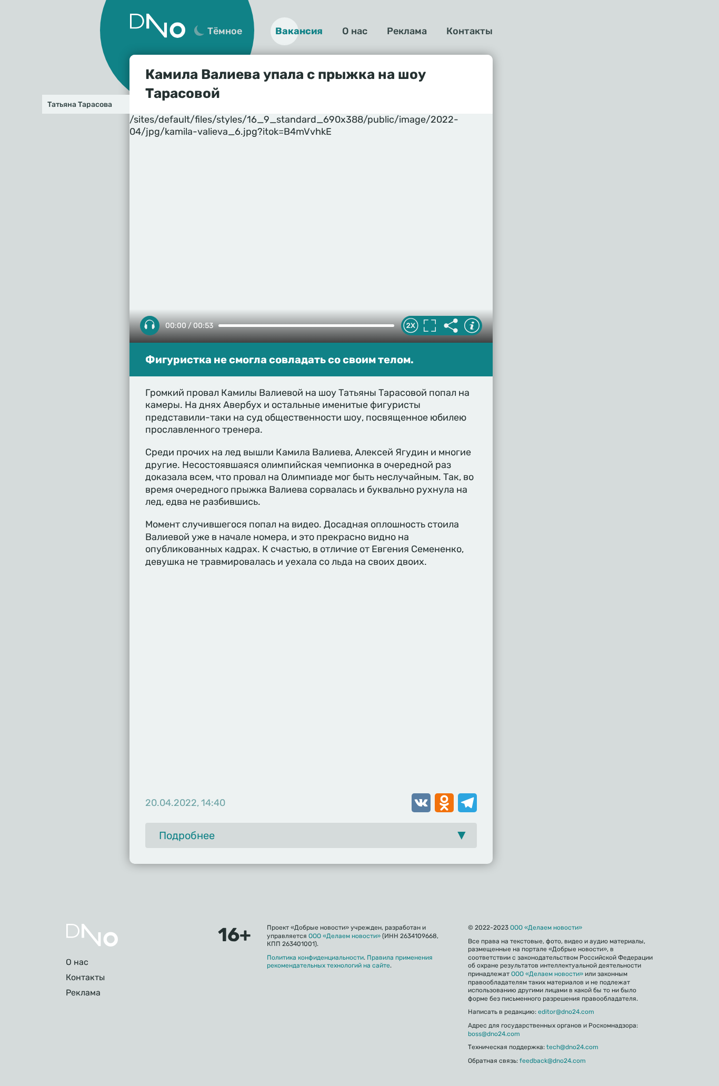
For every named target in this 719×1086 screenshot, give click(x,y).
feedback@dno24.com (553, 1060)
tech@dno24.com (572, 1047)
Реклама (407, 31)
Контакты (469, 31)
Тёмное (224, 31)
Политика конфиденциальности (315, 957)
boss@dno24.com (494, 1034)
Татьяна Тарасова (79, 104)
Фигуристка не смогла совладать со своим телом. (279, 359)
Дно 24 (157, 26)
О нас (354, 31)
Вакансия (299, 31)
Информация (471, 325)
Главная (92, 935)
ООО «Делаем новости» (344, 936)
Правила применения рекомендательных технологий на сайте (350, 962)
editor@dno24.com (566, 1011)
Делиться (450, 325)
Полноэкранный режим (429, 325)
